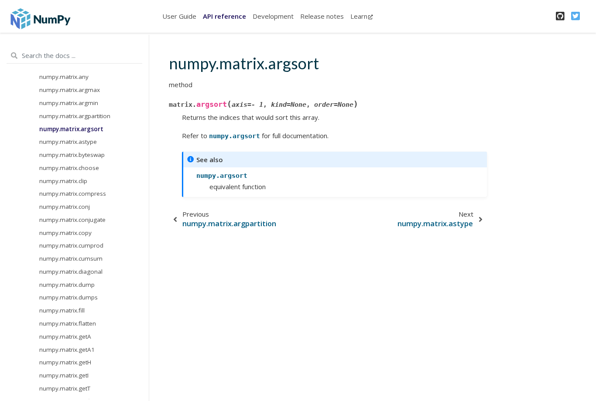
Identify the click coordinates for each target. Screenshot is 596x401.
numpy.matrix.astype (68, 142)
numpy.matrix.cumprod (71, 245)
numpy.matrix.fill (62, 310)
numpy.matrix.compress (72, 193)
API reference (224, 16)
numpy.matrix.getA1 (67, 349)
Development (273, 16)
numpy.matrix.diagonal (71, 271)
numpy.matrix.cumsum (71, 258)
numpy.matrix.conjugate (72, 220)
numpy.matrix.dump (67, 285)
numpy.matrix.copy (65, 233)
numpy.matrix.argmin (68, 103)
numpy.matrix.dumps (68, 297)
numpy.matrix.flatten (67, 323)
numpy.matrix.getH (65, 362)
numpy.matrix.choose (69, 168)
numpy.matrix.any (64, 77)
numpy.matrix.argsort (71, 129)
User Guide (179, 16)
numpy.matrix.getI (64, 375)
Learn (358, 16)
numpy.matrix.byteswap (72, 155)
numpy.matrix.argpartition (74, 116)
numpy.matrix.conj (64, 207)
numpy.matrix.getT (64, 388)
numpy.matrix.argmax (69, 90)
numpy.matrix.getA (65, 336)
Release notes (322, 16)
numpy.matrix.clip (63, 181)
